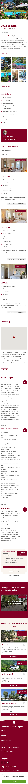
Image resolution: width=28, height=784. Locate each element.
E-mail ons (6, 753)
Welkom (3, 730)
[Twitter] (8, 762)
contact (11, 571)
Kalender (11, 203)
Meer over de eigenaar (10, 139)
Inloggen (3, 735)
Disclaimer (3, 743)
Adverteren (4, 733)
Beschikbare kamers (14, 566)
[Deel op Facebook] (16, 575)
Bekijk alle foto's (7, 86)
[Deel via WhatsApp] (14, 575)
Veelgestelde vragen (8, 751)
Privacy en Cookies (6, 740)
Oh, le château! (5, 36)
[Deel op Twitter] (18, 575)
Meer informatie (11, 778)
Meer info (21, 203)
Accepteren (14, 781)
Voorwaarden (4, 738)
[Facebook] (5, 762)
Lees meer (4, 53)
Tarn (8, 28)
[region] (14, 778)
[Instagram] (2, 762)
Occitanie (4, 28)
